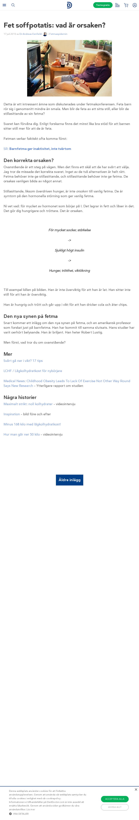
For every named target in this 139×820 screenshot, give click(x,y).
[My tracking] (117, 5)
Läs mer (30, 809)
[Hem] (69, 5)
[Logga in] (134, 5)
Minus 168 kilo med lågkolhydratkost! (32, 424)
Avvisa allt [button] (114, 807)
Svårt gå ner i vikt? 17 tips (23, 361)
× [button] (135, 789)
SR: (37, 149)
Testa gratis (103, 5)
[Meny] (4, 5)
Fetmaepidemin (58, 33)
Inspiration (12, 414)
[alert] (69, 803)
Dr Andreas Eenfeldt (31, 33)
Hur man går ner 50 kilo (22, 434)
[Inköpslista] (126, 5)
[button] (48, 813)
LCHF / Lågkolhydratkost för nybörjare (33, 371)
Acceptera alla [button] (115, 799)
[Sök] (13, 5)
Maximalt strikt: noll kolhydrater (28, 404)
